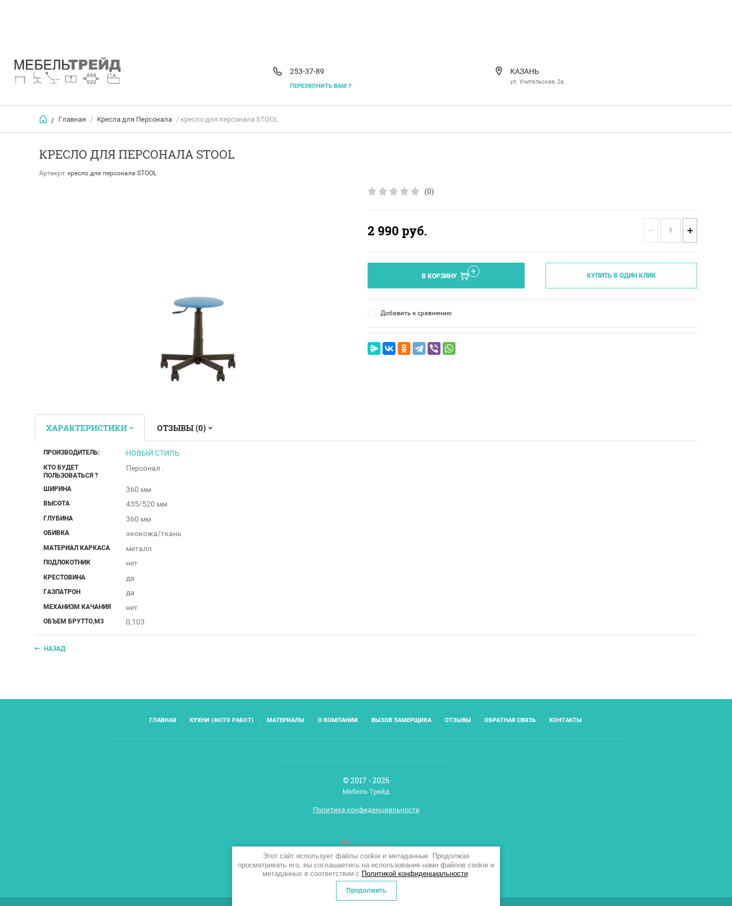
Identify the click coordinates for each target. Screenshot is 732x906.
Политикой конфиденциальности (415, 874)
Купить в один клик (621, 275)
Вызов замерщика (401, 720)
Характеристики (86, 427)
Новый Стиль (153, 453)
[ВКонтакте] (389, 348)
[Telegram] (419, 348)
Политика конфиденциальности (366, 810)
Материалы (285, 720)
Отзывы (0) (181, 427)
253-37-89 (307, 71)
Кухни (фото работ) (221, 720)
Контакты (565, 720)
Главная (72, 119)
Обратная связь (510, 720)
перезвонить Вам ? (320, 86)
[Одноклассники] (404, 348)
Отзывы (458, 720)
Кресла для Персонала (134, 119)
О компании (338, 720)
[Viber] (434, 348)
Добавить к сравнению (416, 313)
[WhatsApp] (449, 348)
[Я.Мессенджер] (374, 348)
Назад (54, 648)
